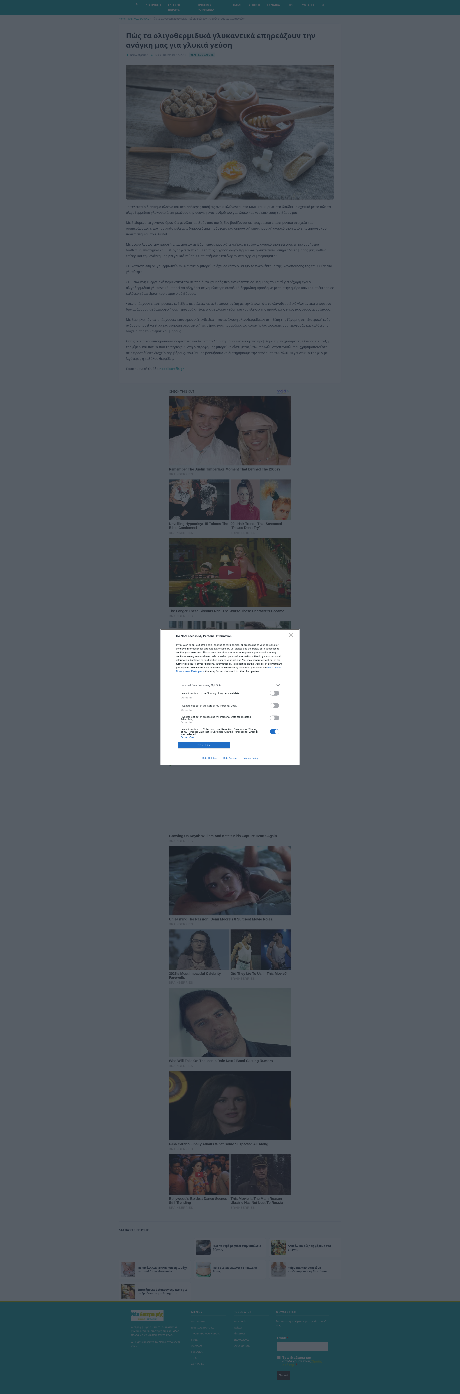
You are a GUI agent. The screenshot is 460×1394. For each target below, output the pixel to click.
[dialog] (230, 697)
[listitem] (230, 685)
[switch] (274, 693)
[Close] (292, 636)
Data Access (230, 758)
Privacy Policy (250, 758)
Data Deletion (209, 758)
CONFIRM (204, 745)
